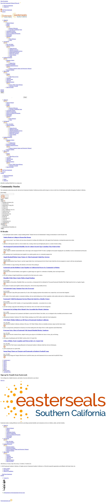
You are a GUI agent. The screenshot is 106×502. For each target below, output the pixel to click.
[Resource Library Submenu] (8, 62)
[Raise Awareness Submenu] (8, 83)
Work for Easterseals (8, 5)
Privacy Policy (6, 468)
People (7, 25)
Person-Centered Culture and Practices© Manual (20, 68)
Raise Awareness (10, 82)
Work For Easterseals (11, 32)
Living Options (12, 55)
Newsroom (8, 36)
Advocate (8, 80)
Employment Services (14, 52)
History (8, 24)
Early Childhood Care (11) (8, 209)
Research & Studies (10, 64)
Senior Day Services (14, 53)
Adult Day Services (13, 49)
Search (3, 11)
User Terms (6, 470)
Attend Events (9, 79)
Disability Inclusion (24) (7, 202)
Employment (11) (6, 211)
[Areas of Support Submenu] (8, 47)
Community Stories (10, 31)
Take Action (6, 71)
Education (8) (5, 215)
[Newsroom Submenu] (8, 37)
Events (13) (5, 208)
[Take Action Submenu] (5, 72)
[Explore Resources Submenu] (5, 59)
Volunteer (8, 78)
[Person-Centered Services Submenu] (8, 67)
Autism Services (13, 48)
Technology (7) (5, 218)
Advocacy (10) (5, 212)
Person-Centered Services (12, 65)
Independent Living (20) (7, 205)
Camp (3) (4, 219)
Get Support (6, 41)
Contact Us (6, 6)
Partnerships (9, 34)
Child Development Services (15, 51)
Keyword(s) (3, 192)
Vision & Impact (10, 23)
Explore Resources (7, 57)
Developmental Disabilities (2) (9, 227)
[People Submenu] (8, 27)
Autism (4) (4, 225)
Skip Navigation (4, 1)
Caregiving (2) (5, 222)
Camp (10, 56)
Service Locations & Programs (13, 33)
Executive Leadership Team (15, 29)
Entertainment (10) (6, 214)
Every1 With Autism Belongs (16, 84)
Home (4, 179)
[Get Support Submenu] (5, 43)
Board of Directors (13, 28)
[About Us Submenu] (5, 21)
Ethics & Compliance (8, 471)
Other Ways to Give (13, 76)
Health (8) (4, 216)
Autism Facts (12, 63)
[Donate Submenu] (8, 75)
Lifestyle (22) (5, 203)
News (10, 40)
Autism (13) (5, 206)
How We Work (9, 44)
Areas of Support (10, 45)
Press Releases (12, 39)
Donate (8, 74)
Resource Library (10, 60)
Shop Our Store (9, 87)
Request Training (10, 69)
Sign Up (2, 380)
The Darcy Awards (13, 86)
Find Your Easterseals (7, 10)
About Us (5, 20)
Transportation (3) (6, 221)
